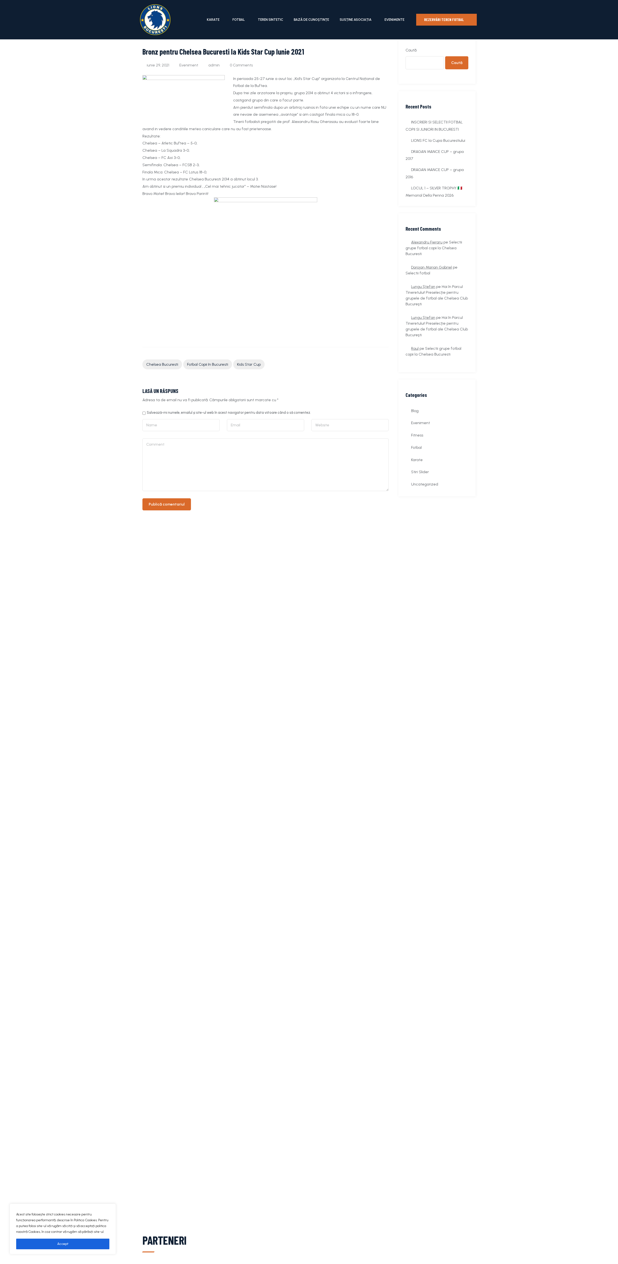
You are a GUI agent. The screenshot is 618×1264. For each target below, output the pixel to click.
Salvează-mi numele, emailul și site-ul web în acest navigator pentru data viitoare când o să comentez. (229, 412)
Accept (63, 1244)
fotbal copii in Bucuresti (207, 364)
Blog (415, 410)
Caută (411, 50)
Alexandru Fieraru (426, 242)
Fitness (417, 435)
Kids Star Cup (249, 364)
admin (214, 65)
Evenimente (394, 20)
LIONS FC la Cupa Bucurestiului (438, 140)
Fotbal (238, 20)
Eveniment (188, 65)
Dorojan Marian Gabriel (431, 267)
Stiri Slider (420, 472)
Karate (213, 20)
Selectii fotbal (418, 273)
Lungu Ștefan (423, 286)
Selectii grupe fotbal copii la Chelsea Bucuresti (434, 248)
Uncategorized (424, 484)
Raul (415, 348)
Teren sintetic (270, 20)
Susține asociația (356, 20)
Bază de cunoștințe (311, 20)
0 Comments (241, 65)
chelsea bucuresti (162, 364)
